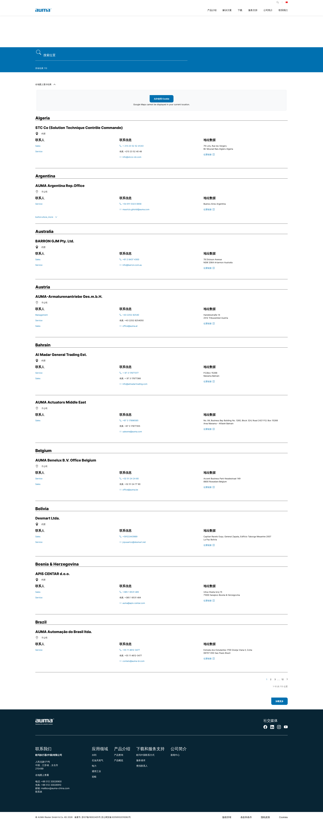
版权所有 (226, 817)
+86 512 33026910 (51, 785)
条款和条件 (246, 817)
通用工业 (96, 771)
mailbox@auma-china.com (55, 788)
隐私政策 (265, 817)
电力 (94, 765)
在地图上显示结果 (43, 84)
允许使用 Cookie (161, 99)
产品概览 (118, 760)
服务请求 (140, 760)
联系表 (38, 791)
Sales (37, 146)
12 (282, 679)
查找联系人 (142, 765)
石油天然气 (97, 760)
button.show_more (44, 217)
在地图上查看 (42, 775)
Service (38, 151)
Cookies (283, 817)
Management (41, 315)
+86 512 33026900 (51, 781)
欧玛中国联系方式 (145, 755)
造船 (94, 776)
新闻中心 (175, 755)
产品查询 (118, 755)
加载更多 (279, 701)
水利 (94, 755)
